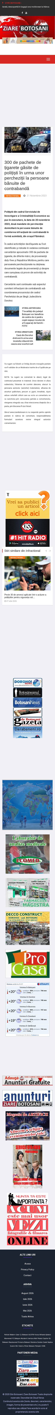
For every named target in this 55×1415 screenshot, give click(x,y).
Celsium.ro (35, 1035)
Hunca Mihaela (39, 1335)
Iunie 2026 (27, 1305)
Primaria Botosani (24, 1342)
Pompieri (38, 1346)
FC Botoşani (16, 1338)
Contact (27, 1275)
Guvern (12, 1346)
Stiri (17, 1346)
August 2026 (27, 1293)
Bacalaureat (13, 1342)
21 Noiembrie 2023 (37, 195)
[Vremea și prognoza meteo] (43, 984)
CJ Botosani (24, 1335)
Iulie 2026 (27, 1299)
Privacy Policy (27, 1269)
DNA (43, 1346)
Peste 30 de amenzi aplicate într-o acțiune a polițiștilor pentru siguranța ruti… (25, 596)
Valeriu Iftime (23, 1346)
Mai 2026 (27, 1310)
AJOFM (31, 1335)
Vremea (9, 984)
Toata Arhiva (27, 1316)
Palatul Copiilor (43, 1338)
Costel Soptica (48, 1342)
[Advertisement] (27, 93)
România (34, 1342)
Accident (24, 1338)
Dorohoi (40, 1342)
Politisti (6, 1335)
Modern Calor (14, 1335)
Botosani (32, 1346)
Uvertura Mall (32, 1338)
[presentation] (46, 551)
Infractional (12, 196)
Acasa (27, 1263)
